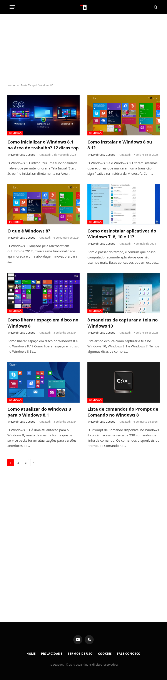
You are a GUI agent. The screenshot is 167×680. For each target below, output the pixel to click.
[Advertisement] (83, 49)
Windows (15, 133)
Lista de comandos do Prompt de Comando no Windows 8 (122, 412)
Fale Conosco (128, 654)
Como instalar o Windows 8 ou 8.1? (119, 145)
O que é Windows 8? (28, 231)
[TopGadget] (84, 7)
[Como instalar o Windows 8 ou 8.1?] (123, 115)
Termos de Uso (80, 654)
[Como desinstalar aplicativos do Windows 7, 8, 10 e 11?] (123, 204)
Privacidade (51, 654)
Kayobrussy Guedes (23, 155)
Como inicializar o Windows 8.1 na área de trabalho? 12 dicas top (43, 145)
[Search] (155, 7)
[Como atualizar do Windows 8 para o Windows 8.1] (43, 382)
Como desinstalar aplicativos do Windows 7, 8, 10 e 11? (121, 234)
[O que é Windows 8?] (43, 204)
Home (31, 654)
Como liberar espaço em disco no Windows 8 (42, 323)
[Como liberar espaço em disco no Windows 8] (43, 293)
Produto (15, 222)
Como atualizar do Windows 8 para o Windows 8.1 (39, 412)
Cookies (105, 654)
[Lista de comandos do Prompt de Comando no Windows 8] (123, 382)
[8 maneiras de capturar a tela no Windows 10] (123, 293)
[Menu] (12, 7)
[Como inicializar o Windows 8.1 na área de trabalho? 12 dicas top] (43, 115)
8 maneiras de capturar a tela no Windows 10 (122, 323)
